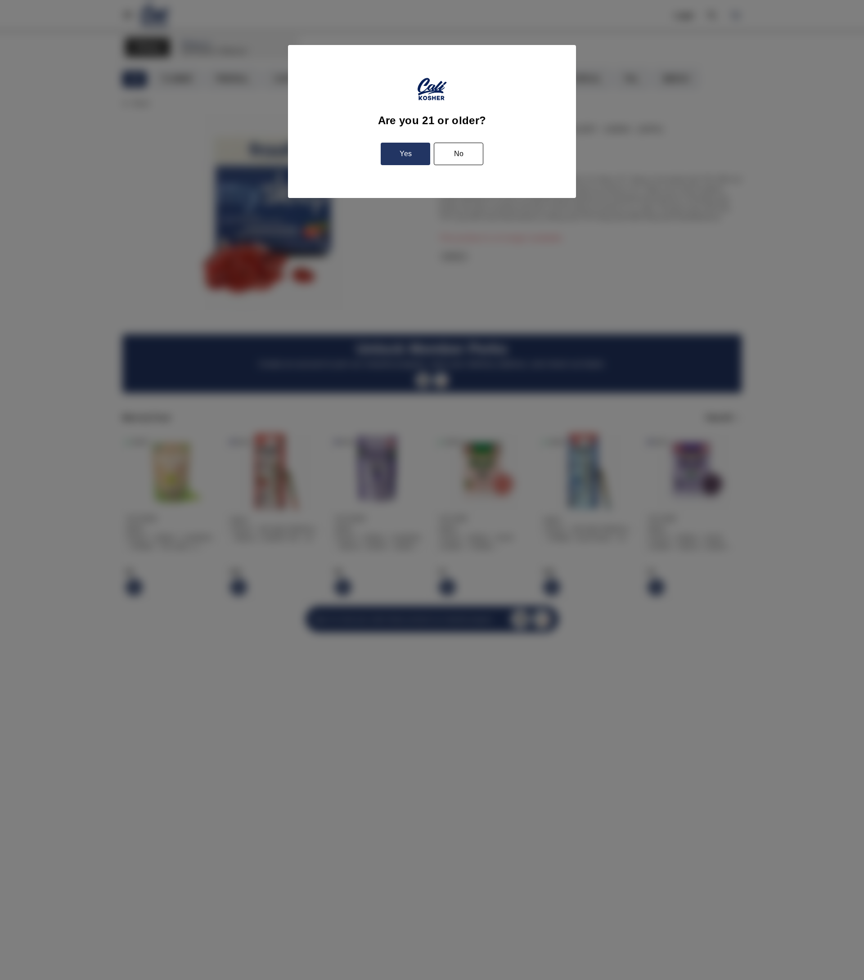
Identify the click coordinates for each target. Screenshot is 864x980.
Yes (406, 153)
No (459, 153)
